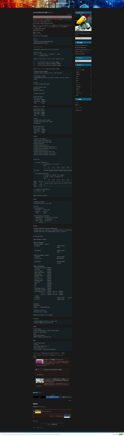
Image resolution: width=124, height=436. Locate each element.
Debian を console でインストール (82, 51)
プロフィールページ (79, 31)
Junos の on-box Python (79, 53)
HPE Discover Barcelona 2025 (81, 45)
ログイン (77, 102)
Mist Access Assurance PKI (80, 47)
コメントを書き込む (52, 424)
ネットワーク (36, 392)
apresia (40, 392)
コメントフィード (78, 107)
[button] (65, 397)
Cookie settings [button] (115, 434)
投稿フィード (78, 105)
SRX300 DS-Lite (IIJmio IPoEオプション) (83, 49)
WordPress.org (78, 110)
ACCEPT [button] (121, 434)
